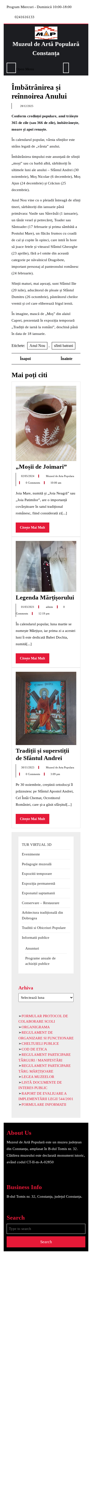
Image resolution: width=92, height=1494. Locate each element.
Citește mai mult (34, 529)
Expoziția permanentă (38, 883)
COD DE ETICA (34, 1049)
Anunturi (32, 948)
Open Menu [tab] (25, 68)
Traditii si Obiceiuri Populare (44, 928)
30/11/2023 (28, 767)
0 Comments (33, 482)
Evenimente (31, 854)
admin (50, 606)
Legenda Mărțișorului (45, 597)
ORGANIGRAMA (36, 1027)
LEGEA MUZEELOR (38, 1077)
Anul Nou (37, 346)
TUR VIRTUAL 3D (37, 845)
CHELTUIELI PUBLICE (40, 1044)
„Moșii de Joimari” (41, 466)
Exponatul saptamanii (38, 893)
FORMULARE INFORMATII (44, 1104)
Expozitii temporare (37, 874)
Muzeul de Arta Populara (60, 476)
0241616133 (24, 17)
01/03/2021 (28, 606)
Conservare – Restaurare (40, 903)
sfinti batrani (63, 346)
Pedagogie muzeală (37, 864)
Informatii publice (35, 938)
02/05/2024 (28, 476)
